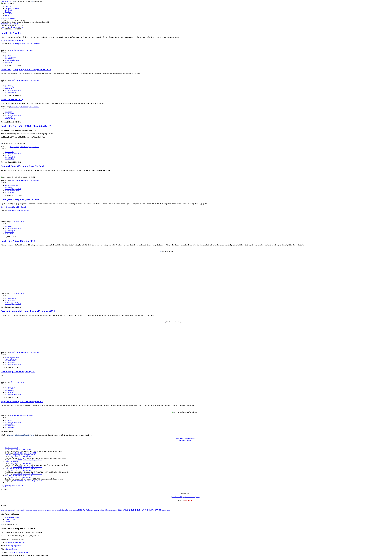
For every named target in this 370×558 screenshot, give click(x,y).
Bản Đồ (7, 15)
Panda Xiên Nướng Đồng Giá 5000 (18, 241)
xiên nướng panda (10, 57)
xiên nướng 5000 (10, 157)
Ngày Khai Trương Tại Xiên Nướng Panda (22, 401)
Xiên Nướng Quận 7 (7, 1)
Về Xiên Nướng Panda (12, 518)
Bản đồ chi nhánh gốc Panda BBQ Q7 (12, 40)
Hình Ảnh (8, 12)
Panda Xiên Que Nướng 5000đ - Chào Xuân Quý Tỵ (26, 126)
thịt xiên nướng (9, 233)
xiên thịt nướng (9, 159)
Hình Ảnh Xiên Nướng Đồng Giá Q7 (21, 50)
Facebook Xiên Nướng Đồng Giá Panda (21, 435)
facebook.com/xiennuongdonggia (18, 552)
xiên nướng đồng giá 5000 (13, 90)
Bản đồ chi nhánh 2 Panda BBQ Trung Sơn (14, 207)
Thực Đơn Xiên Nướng (12, 8)
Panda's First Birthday (12, 99)
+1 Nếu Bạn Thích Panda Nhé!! (185, 438)
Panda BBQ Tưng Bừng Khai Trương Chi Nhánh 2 (26, 69)
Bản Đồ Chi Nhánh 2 (11, 33)
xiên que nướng (9, 59)
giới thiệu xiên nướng (11, 302)
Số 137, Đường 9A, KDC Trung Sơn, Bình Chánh (24, 43)
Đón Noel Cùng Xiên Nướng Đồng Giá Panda (23, 166)
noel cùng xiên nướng (11, 185)
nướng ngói (8, 62)
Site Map (7, 521)
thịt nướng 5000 (9, 389)
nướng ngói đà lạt (10, 119)
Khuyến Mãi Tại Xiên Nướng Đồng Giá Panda (24, 80)
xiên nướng (8, 55)
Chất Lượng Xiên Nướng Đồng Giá (18, 371)
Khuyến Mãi (8, 10)
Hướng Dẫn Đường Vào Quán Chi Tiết (20, 199)
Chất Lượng (8, 13)
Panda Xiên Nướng (185, 440)
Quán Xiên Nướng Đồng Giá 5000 (20, 449)
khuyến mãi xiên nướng (12, 60)
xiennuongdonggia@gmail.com (14, 542)
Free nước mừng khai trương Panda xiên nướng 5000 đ (28, 311)
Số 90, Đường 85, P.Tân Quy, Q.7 (18, 210)
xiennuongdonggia (11, 549)
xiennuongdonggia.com (13, 546)
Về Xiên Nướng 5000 (17, 221)
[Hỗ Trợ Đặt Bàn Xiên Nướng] (185, 497)
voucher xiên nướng (11, 359)
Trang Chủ (8, 6)
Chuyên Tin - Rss (10, 519)
